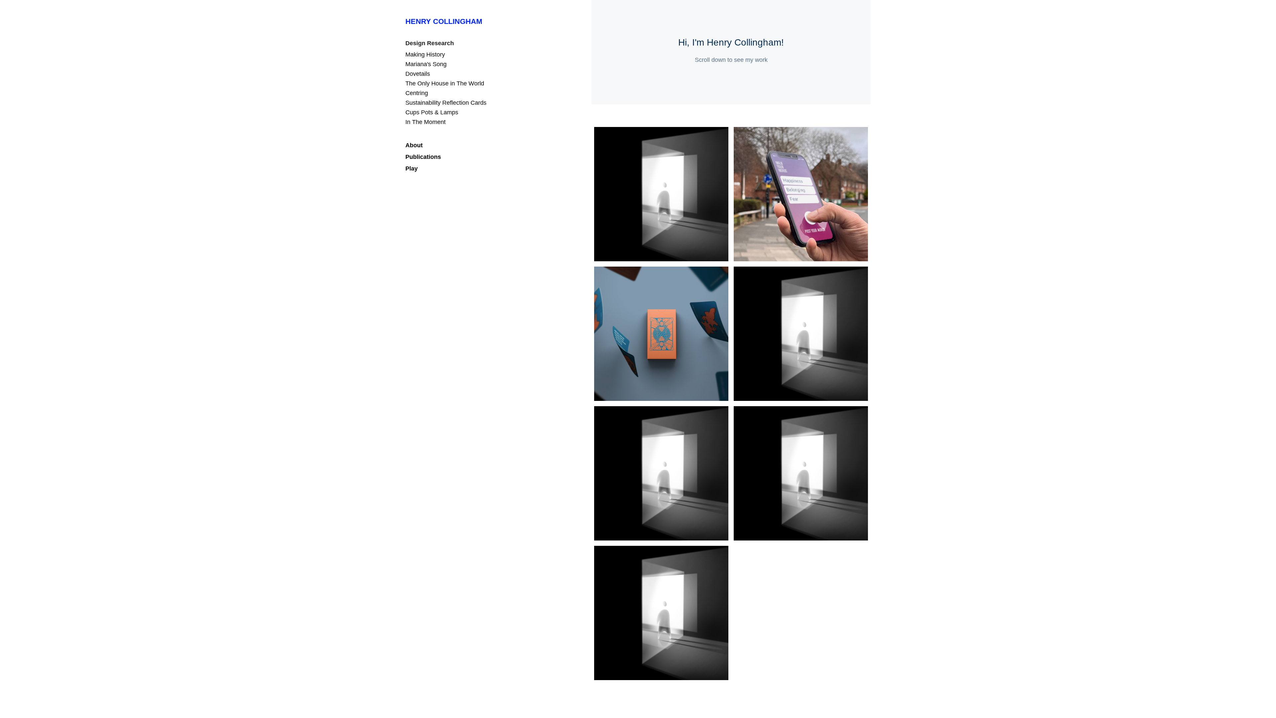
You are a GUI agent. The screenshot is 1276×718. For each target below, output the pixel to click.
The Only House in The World (444, 83)
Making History (425, 54)
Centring (416, 93)
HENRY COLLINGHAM (443, 21)
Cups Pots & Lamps (431, 112)
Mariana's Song (426, 64)
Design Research (429, 43)
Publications (423, 157)
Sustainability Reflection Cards (445, 102)
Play (411, 168)
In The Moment (425, 122)
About (414, 145)
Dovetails (417, 73)
